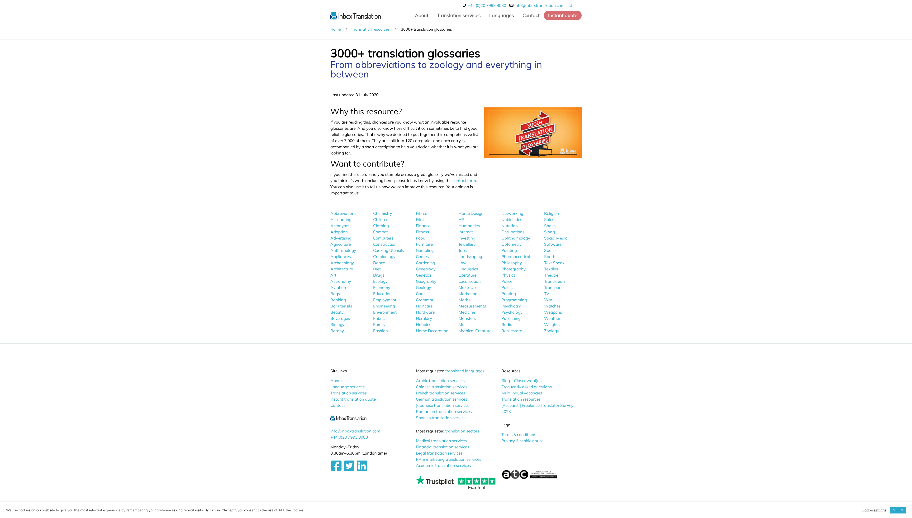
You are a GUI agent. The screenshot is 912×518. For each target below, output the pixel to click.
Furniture (424, 244)
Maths (464, 299)
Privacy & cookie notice (522, 440)
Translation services (348, 392)
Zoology (551, 330)
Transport (553, 287)
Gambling (425, 250)
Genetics (424, 275)
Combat (380, 231)
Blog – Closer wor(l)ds (521, 380)
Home (335, 29)
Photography (513, 268)
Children (381, 219)
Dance (379, 262)
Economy (381, 287)
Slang (549, 231)
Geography (426, 281)
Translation (554, 281)
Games (422, 256)
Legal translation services (439, 453)
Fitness (422, 231)
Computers (383, 237)
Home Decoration (432, 330)
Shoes (550, 225)
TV (546, 293)
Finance (423, 225)
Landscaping (470, 256)
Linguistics (468, 268)
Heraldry (424, 318)
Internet (466, 231)
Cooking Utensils (388, 250)
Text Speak (554, 262)
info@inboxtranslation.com (540, 5)
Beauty (337, 312)
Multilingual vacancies (521, 392)
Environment (385, 312)
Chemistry (382, 213)
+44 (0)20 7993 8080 (487, 5)
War (548, 299)
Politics (507, 287)
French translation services (440, 392)
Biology (337, 324)
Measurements (472, 305)
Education (382, 293)
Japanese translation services (443, 405)
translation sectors (462, 430)
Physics (508, 275)
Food (420, 237)
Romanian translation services (444, 411)
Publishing (511, 318)
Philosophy (511, 262)
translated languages (464, 370)
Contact (337, 405)
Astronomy (340, 281)
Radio (506, 324)
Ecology (380, 281)
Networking (512, 213)
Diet (377, 268)
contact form (464, 180)
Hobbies (423, 324)
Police (506, 281)
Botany (337, 330)
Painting (509, 250)
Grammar (424, 299)
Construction (385, 244)
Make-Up (467, 287)
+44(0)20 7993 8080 (349, 437)
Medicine (467, 312)
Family (379, 324)
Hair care (424, 305)
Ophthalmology (515, 237)
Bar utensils (341, 305)
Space (550, 250)
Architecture (341, 268)
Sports (550, 256)
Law (463, 262)
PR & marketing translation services (448, 459)
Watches (552, 305)
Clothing (381, 225)
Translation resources (371, 29)
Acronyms (339, 225)
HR (462, 219)
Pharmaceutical (515, 256)
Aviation (338, 287)
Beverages (340, 318)
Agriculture (340, 244)
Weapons (553, 312)
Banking (338, 299)
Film (420, 219)
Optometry (511, 244)
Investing (467, 237)
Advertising (341, 237)
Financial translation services (442, 446)
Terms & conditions (518, 434)
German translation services (441, 399)
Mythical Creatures (476, 330)
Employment (384, 299)
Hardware (425, 312)
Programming (514, 299)
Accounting (341, 219)
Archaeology (342, 262)
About (336, 380)
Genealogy (426, 268)
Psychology (511, 312)
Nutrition (509, 225)
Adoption (339, 231)
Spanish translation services (441, 417)
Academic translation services (443, 465)
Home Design (471, 213)
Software (552, 244)
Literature (467, 275)
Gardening (425, 262)
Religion (551, 213)
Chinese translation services (441, 386)
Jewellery (467, 244)
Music (464, 324)
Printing (508, 293)
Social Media (556, 237)
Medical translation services (441, 440)
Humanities (469, 225)
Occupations (512, 231)
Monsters (467, 318)
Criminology (384, 256)
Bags (335, 293)
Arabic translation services (440, 380)
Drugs (378, 275)
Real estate (511, 330)
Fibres (421, 213)
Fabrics (379, 318)
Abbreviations (343, 213)
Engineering (384, 305)
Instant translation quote (353, 399)
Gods (420, 293)
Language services (347, 386)
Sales (549, 219)
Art (333, 275)
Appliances (340, 256)
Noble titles (511, 219)
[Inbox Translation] (355, 15)
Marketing (468, 293)
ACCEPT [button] (898, 510)
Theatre (551, 275)
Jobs (463, 250)
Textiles (551, 268)
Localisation (470, 281)
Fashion (380, 330)
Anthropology (343, 250)
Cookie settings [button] (874, 510)
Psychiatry (511, 305)
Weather (552, 318)
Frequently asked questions (526, 386)
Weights (552, 324)
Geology (423, 287)
